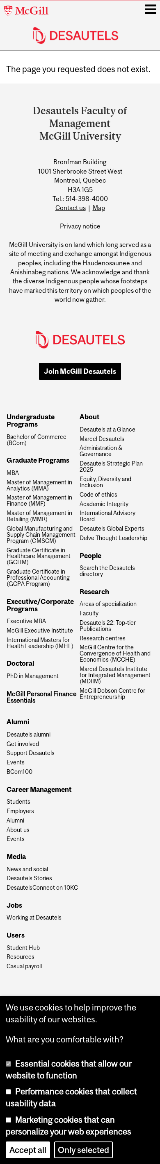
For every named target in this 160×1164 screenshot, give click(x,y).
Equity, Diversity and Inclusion (105, 482)
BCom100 (19, 772)
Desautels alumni (28, 735)
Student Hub (23, 948)
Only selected (83, 1150)
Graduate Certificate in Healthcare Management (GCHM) (39, 556)
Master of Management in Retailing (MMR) (39, 516)
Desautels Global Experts (112, 529)
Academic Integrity (104, 504)
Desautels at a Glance (107, 430)
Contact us (70, 207)
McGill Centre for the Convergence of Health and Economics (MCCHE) (115, 653)
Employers (20, 811)
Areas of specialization (108, 604)
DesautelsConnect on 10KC (42, 888)
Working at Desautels (34, 918)
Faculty (89, 613)
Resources (20, 957)
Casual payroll (24, 966)
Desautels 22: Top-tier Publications (108, 626)
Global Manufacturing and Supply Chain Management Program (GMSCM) (41, 535)
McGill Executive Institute (40, 631)
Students (18, 802)
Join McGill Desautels (80, 371)
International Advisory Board (107, 516)
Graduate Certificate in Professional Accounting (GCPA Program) (38, 578)
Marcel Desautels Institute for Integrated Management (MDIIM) (115, 675)
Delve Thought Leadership (113, 538)
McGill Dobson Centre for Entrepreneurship (112, 694)
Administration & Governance (101, 451)
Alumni (15, 821)
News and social (27, 869)
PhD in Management (33, 676)
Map (99, 207)
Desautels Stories (29, 878)
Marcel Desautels (102, 439)
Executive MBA (26, 621)
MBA (13, 473)
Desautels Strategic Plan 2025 (111, 467)
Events (16, 762)
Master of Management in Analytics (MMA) (39, 485)
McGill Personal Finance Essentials (42, 697)
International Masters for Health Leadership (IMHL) (40, 643)
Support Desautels (31, 753)
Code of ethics (98, 495)
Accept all (27, 1150)
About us (18, 830)
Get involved (23, 744)
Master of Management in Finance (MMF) (39, 501)
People (90, 556)
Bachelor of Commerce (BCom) (36, 440)
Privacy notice (80, 226)
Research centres (103, 638)
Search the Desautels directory (107, 571)
